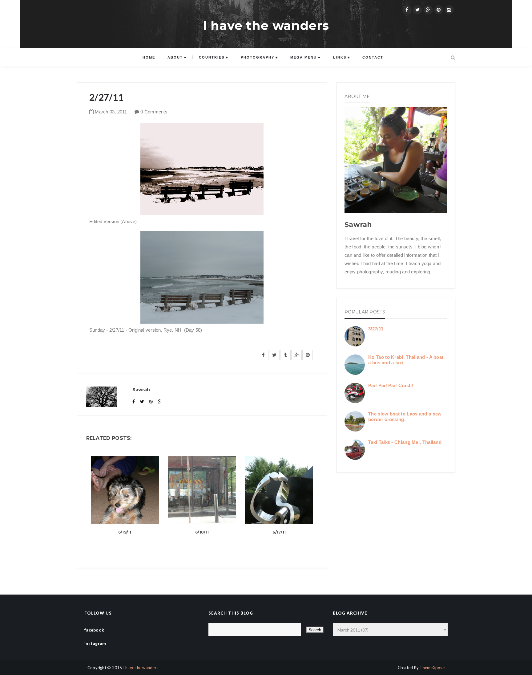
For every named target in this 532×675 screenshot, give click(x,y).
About (175, 57)
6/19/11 (124, 532)
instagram (95, 643)
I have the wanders (266, 25)
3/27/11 (375, 328)
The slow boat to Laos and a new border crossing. (404, 416)
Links (339, 57)
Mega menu (303, 57)
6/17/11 (279, 532)
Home (149, 57)
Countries (211, 57)
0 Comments (153, 111)
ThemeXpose (432, 667)
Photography (257, 57)
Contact (372, 57)
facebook (94, 629)
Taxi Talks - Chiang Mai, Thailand (404, 442)
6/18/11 (202, 532)
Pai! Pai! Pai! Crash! (390, 385)
